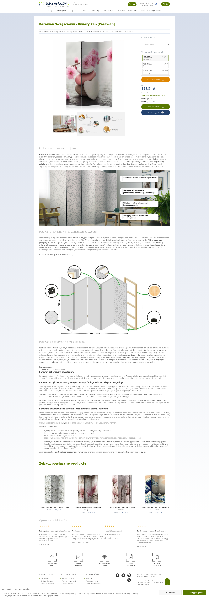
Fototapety (61, 10)
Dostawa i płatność (47, 584)
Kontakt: (146, 4)
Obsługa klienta (46, 574)
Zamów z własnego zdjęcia (150, 10)
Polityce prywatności (11, 596)
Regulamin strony (68, 578)
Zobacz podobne (153, 79)
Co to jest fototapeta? (93, 584)
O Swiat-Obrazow (47, 581)
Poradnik (89, 578)
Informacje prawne (69, 574)
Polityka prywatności (69, 581)
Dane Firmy (45, 578)
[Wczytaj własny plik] (134, 4)
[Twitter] (123, 575)
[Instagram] (129, 575)
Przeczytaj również (92, 574)
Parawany (95, 10)
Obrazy (49, 10)
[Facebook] (117, 575)
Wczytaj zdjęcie (153, 112)
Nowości (121, 10)
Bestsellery (132, 10)
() (167, 4)
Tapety (73, 10)
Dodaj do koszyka (154, 106)
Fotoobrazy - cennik (92, 581)
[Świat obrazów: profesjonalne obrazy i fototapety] (54, 4)
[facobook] (155, 4)
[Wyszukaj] (130, 4)
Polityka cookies (67, 584)
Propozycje (108, 10)
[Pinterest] (129, 580)
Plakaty (83, 10)
